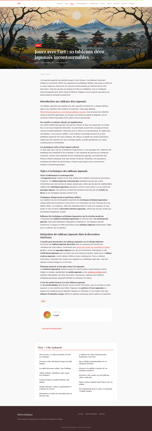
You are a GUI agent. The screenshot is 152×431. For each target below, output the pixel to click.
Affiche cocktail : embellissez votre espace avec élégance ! (54, 374)
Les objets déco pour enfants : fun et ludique (55, 368)
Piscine (124, 3)
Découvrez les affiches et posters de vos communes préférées (93, 369)
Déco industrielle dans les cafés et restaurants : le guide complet (95, 390)
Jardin (109, 3)
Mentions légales (91, 414)
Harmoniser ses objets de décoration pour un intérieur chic (55, 394)
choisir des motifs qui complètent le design (93, 247)
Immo (103, 3)
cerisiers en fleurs (95, 272)
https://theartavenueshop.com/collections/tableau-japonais (63, 112)
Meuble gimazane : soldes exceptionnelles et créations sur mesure (55, 388)
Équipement (94, 3)
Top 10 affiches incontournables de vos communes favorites (93, 362)
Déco (72, 3)
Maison (116, 3)
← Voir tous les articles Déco (51, 329)
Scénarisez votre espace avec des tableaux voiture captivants (94, 376)
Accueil (59, 3)
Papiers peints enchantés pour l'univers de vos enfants (95, 383)
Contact (102, 414)
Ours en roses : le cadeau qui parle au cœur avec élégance (55, 355)
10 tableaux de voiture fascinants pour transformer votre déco (92, 355)
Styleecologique (25, 414)
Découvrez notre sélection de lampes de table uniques (55, 362)
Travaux (132, 3)
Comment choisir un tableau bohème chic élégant (54, 381)
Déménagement (82, 3)
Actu (66, 3)
